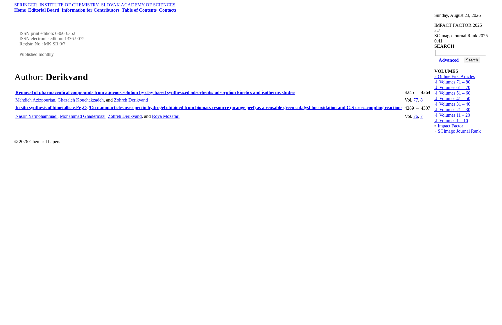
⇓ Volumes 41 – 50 (452, 98)
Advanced (449, 60)
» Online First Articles (454, 76)
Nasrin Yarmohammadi (36, 116)
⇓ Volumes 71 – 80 (452, 81)
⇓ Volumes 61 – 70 (452, 87)
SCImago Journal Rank (459, 131)
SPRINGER (25, 4)
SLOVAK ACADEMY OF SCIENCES (138, 4)
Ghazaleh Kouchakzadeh (81, 99)
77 (415, 99)
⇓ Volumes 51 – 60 (452, 92)
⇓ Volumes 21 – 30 (452, 109)
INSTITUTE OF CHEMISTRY (69, 4)
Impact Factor (450, 125)
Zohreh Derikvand (131, 99)
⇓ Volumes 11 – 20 (452, 115)
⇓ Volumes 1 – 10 (451, 120)
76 (415, 116)
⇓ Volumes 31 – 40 (452, 104)
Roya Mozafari (166, 116)
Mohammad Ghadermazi (82, 116)
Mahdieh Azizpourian (35, 99)
